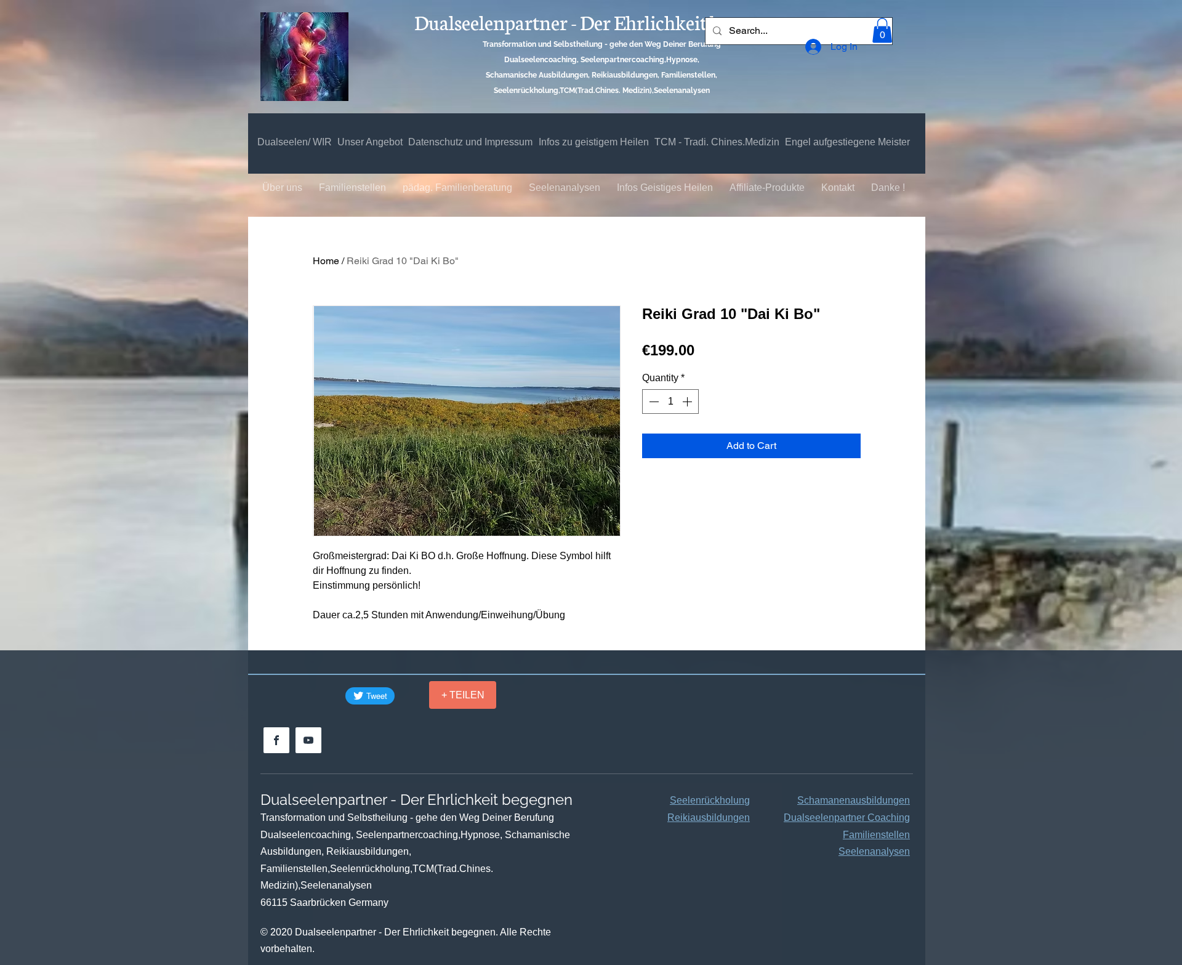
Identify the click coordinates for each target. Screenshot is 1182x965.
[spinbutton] (670, 401)
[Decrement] (652, 401)
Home (326, 261)
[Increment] (688, 401)
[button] (882, 30)
